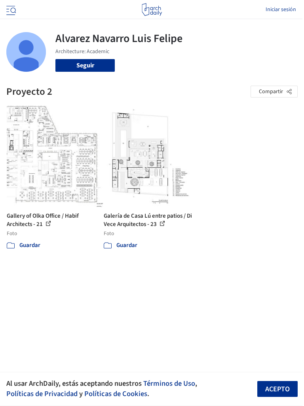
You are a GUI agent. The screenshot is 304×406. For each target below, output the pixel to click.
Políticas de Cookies (115, 394)
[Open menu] (10, 9)
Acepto (277, 389)
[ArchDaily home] (152, 9)
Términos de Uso (169, 383)
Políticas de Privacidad (42, 394)
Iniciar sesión (281, 9)
